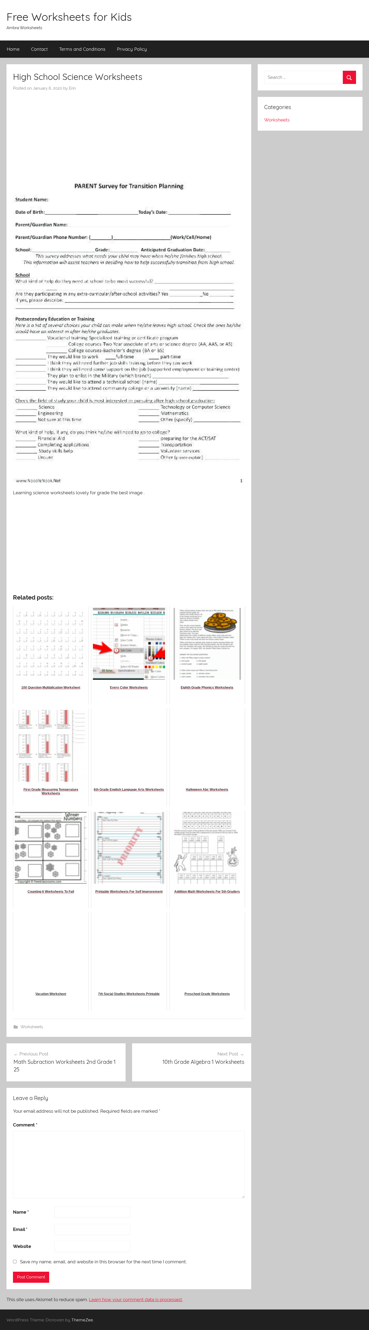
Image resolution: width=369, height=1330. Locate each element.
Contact (39, 49)
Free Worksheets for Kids (69, 16)
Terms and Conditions (82, 49)
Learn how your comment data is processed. (136, 1299)
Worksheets (32, 1026)
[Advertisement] (129, 132)
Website (22, 1246)
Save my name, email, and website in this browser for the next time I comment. (103, 1261)
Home (13, 49)
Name (21, 1212)
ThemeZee (82, 1319)
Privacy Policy (132, 49)
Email (20, 1229)
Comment (25, 1125)
